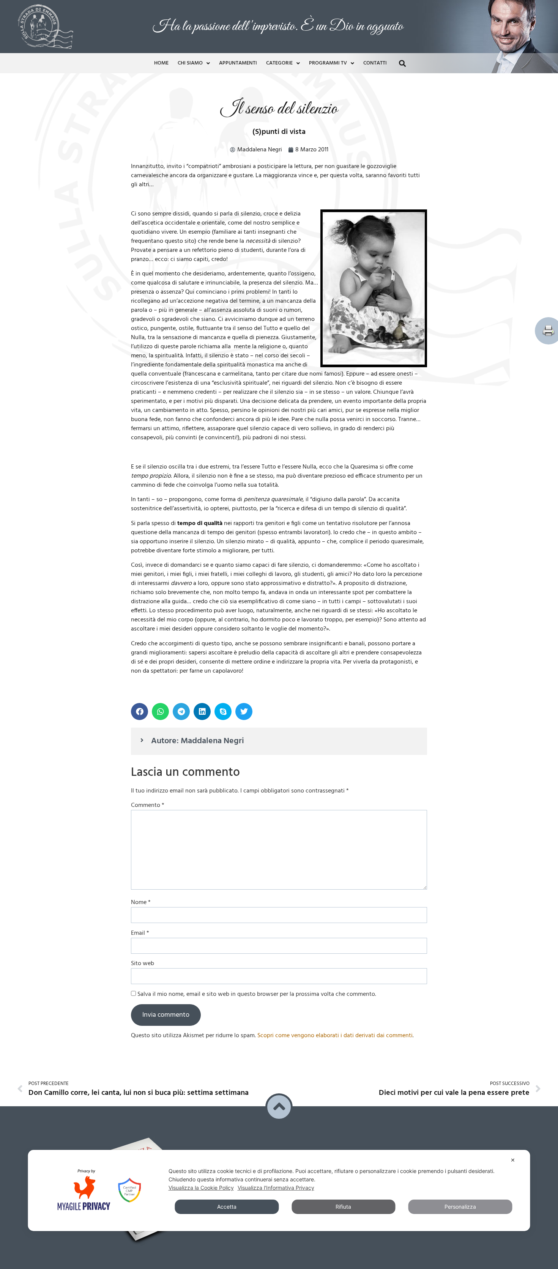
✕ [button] (513, 1160)
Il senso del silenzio (279, 107)
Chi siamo (190, 61)
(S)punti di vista (279, 130)
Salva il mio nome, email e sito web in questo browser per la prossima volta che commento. (256, 992)
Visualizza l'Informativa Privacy (276, 1187)
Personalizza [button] (460, 1206)
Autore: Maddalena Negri (197, 739)
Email (140, 931)
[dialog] (279, 1190)
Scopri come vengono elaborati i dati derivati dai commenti (335, 1034)
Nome (141, 901)
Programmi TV (328, 61)
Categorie (279, 61)
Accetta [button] (226, 1206)
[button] (402, 61)
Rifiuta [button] (343, 1206)
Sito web (142, 962)
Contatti (375, 61)
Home (161, 61)
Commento (147, 803)
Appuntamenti (238, 61)
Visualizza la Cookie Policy (201, 1187)
